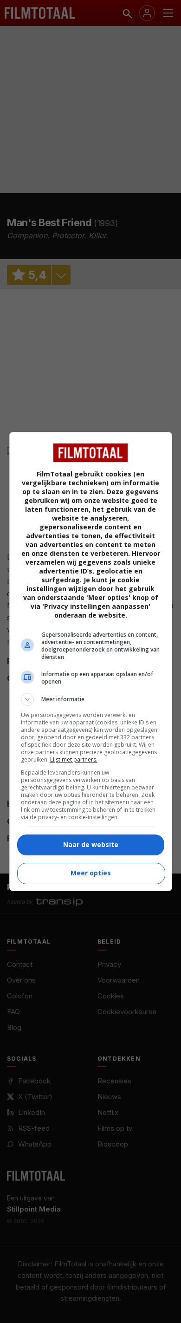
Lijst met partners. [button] (73, 759)
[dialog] (90, 661)
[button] (91, 699)
